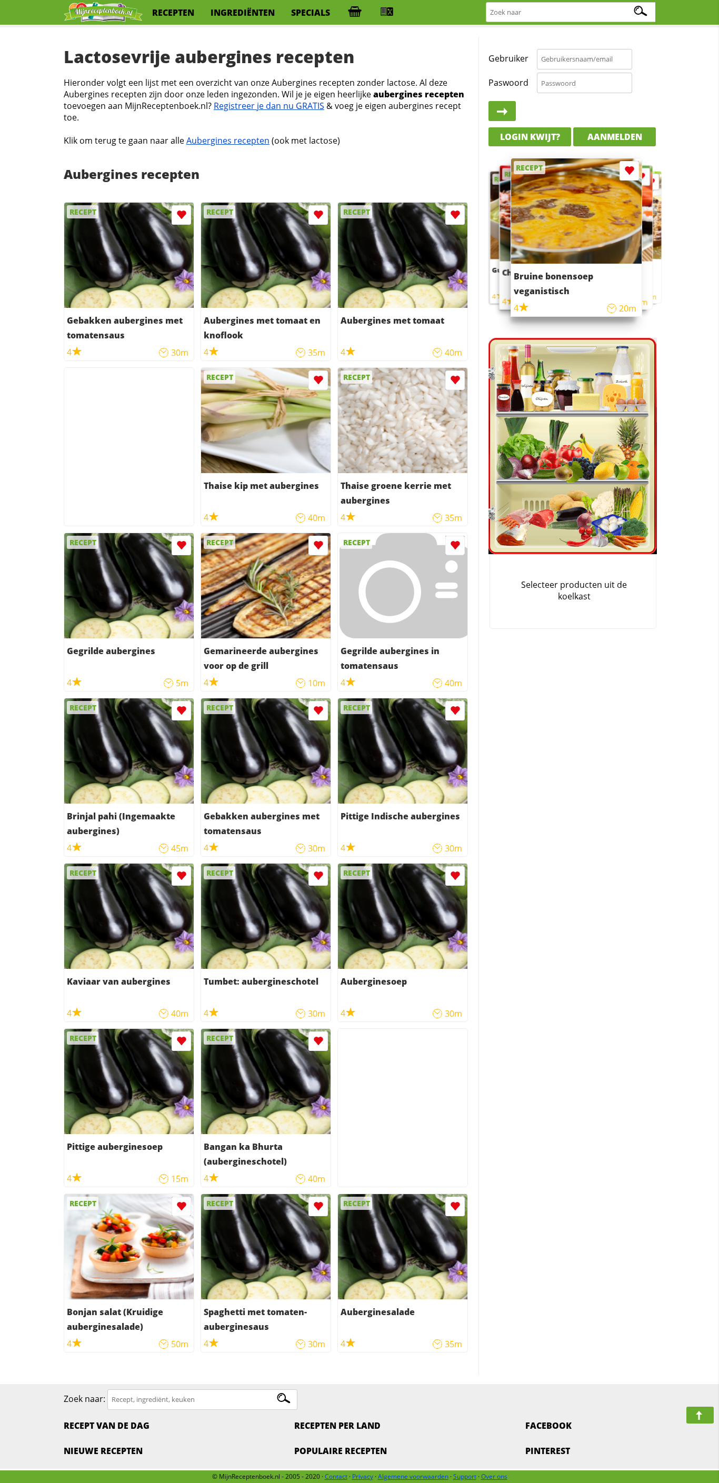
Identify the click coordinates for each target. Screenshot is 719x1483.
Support (464, 1476)
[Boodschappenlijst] (355, 12)
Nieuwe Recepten (103, 1451)
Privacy (362, 1476)
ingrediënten (243, 12)
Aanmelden (614, 137)
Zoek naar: (84, 1399)
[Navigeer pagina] (700, 1415)
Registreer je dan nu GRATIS (269, 106)
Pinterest (547, 1451)
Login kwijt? (530, 137)
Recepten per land (337, 1425)
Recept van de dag (106, 1425)
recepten (173, 12)
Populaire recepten (340, 1451)
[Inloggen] (502, 112)
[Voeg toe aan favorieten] (181, 215)
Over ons (494, 1476)
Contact (336, 1476)
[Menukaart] (387, 12)
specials (310, 12)
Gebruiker (508, 59)
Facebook (548, 1425)
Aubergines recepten (227, 140)
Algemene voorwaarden (413, 1476)
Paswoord (508, 82)
